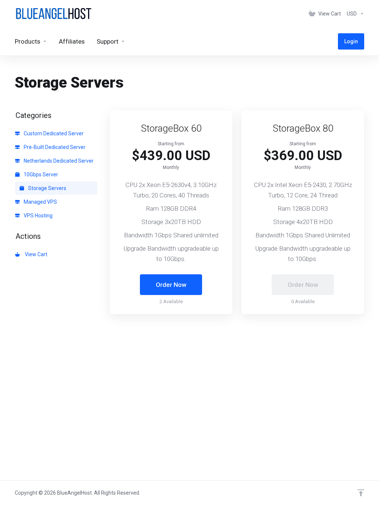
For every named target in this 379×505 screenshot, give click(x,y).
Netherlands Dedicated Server (58, 161)
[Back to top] (361, 493)
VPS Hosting (38, 215)
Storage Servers (46, 188)
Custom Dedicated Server (53, 133)
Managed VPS (40, 202)
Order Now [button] (171, 284)
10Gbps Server (40, 174)
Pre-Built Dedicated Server (54, 147)
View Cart (35, 254)
